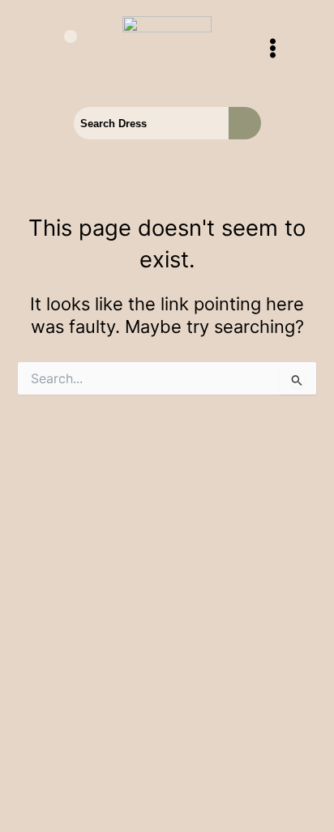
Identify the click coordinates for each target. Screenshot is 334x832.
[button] (273, 49)
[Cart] (61, 49)
